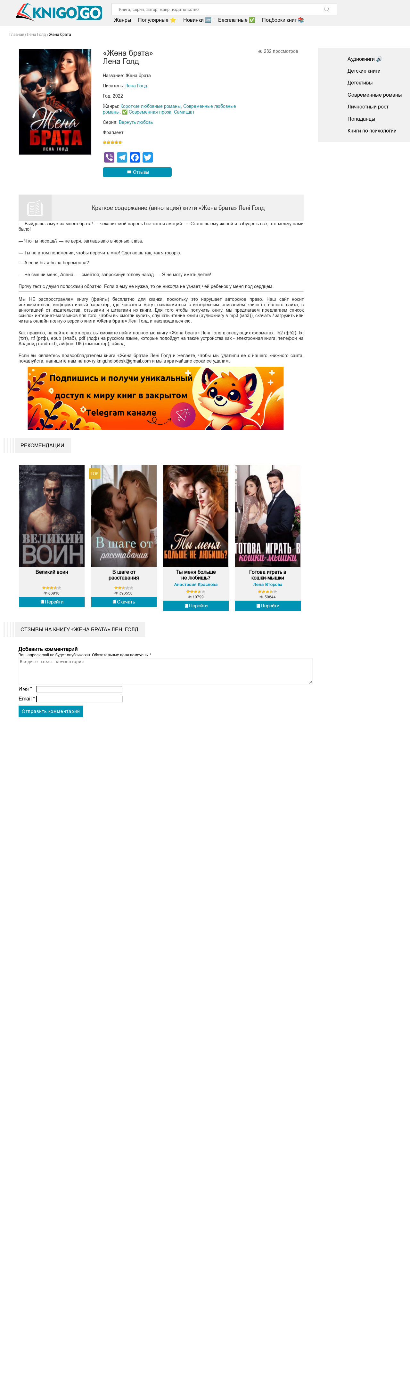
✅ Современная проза (146, 112)
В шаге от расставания (124, 574)
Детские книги (364, 71)
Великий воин (52, 572)
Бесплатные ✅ (236, 20)
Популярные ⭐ (157, 20)
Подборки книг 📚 (283, 20)
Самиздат (184, 112)
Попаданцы (361, 119)
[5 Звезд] (120, 142)
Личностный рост (368, 106)
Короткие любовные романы (150, 106)
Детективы (360, 82)
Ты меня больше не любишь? (196, 574)
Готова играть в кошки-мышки (267, 574)
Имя (25, 688)
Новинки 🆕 (197, 20)
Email (27, 698)
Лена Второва (268, 584)
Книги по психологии (372, 130)
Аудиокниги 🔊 (365, 59)
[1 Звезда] (105, 142)
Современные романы (375, 95)
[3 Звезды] (112, 142)
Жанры (122, 20)
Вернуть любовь (136, 122)
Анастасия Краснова (196, 584)
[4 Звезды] (116, 142)
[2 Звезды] (109, 142)
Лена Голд (136, 85)
